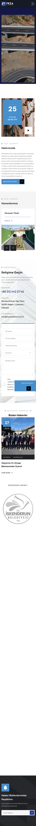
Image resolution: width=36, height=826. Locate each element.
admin (8, 457)
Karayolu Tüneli (12, 213)
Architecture (18, 457)
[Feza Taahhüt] (7, 4)
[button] (7, 248)
